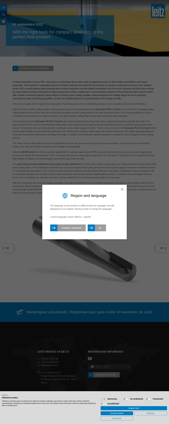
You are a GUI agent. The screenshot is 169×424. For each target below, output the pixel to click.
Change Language (71, 228)
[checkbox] (103, 399)
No (100, 228)
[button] (6, 395)
